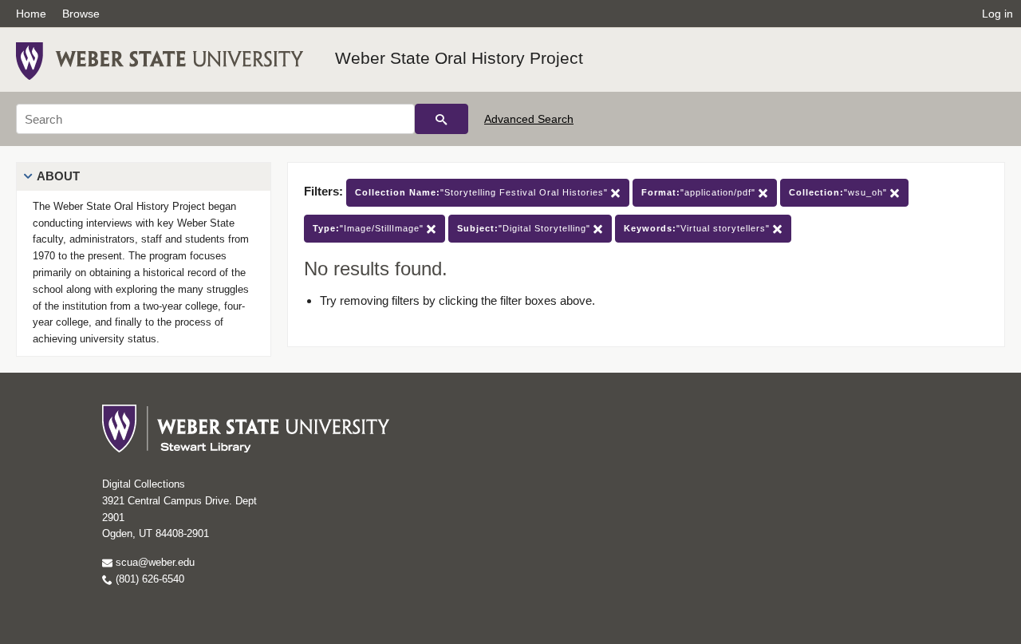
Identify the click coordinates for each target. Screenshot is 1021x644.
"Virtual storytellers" (698, 228)
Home (31, 13)
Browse (81, 13)
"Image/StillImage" (370, 228)
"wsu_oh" (839, 192)
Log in (997, 13)
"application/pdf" (700, 192)
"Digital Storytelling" (525, 228)
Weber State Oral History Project (459, 58)
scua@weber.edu (153, 562)
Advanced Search (529, 119)
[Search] (441, 119)
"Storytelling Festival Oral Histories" (483, 192)
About (58, 176)
